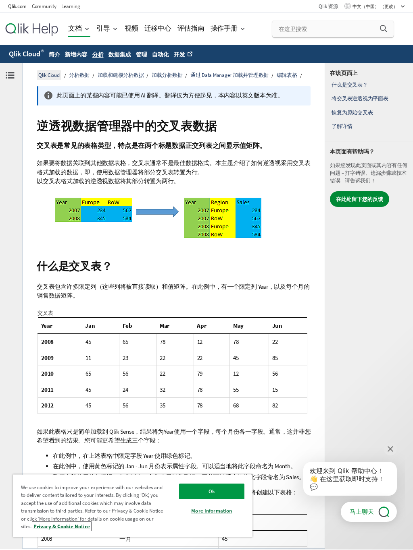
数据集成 (119, 54)
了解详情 (342, 126)
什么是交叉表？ (349, 84)
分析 (98, 54)
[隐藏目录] (10, 75)
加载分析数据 (167, 75)
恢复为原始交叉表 (352, 112)
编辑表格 (287, 75)
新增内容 (76, 54)
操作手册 (224, 28)
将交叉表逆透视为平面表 (360, 98)
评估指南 (190, 28)
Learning (70, 6)
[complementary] (369, 306)
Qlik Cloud (26, 53)
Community (44, 6)
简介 (54, 54)
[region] (132, 505)
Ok (212, 491)
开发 (179, 54)
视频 (131, 28)
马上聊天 (362, 511)
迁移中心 (157, 28)
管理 (141, 54)
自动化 (160, 54)
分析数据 (79, 75)
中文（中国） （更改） (375, 6)
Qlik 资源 (328, 6)
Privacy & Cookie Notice (61, 526)
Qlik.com (17, 6)
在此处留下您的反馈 (359, 199)
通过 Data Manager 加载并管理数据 (229, 75)
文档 (75, 28)
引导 (103, 28)
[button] (384, 29)
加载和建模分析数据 (121, 75)
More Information (211, 510)
